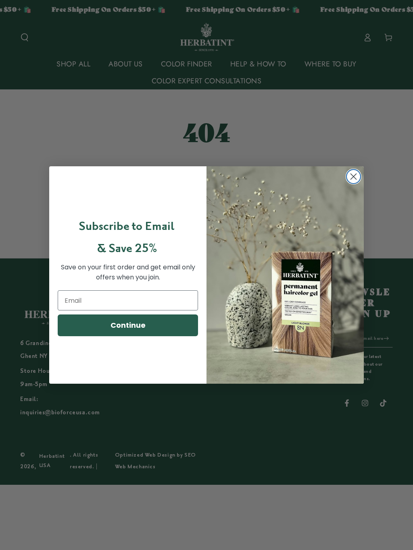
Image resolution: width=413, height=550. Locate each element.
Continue (128, 325)
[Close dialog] (353, 177)
